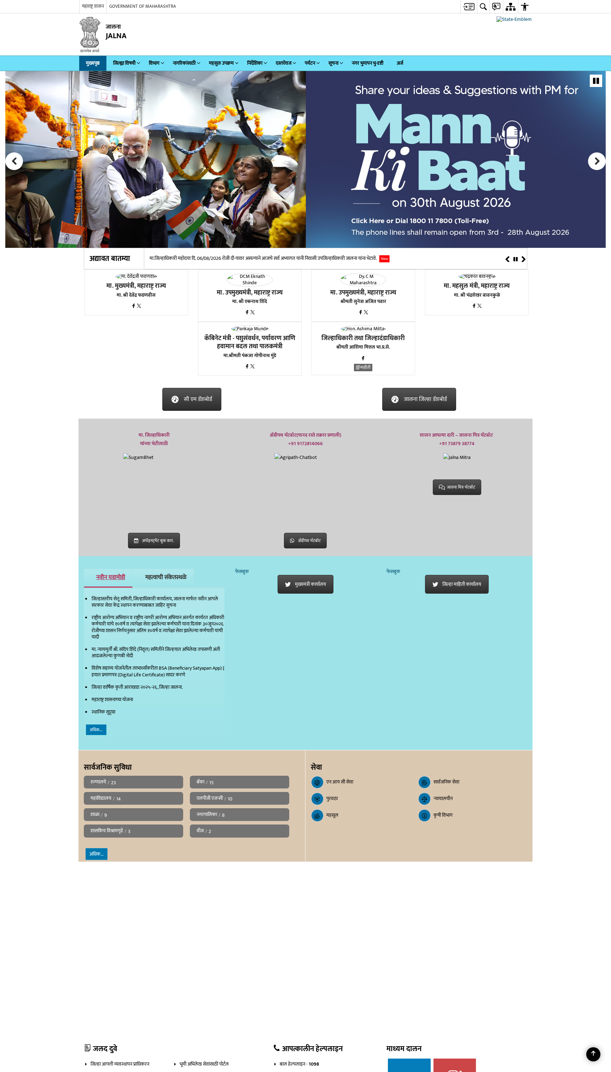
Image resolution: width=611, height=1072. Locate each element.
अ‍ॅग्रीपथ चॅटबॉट (309, 540)
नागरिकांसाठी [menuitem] (184, 63)
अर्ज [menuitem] (400, 63)
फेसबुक (242, 572)
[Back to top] (593, 1054)
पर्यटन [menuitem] (310, 63)
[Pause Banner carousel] (596, 81)
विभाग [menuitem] (154, 63)
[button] (14, 161)
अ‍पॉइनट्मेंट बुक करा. (158, 540)
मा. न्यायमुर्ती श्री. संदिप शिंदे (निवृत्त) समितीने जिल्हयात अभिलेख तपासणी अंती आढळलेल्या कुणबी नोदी (156, 653)
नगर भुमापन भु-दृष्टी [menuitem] (367, 63)
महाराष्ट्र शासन (93, 6)
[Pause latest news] (515, 259)
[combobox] (523, 6)
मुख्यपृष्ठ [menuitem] (93, 63)
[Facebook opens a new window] (134, 307)
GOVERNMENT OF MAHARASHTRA (142, 6)
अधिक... (96, 730)
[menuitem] (452, 6)
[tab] (108, 578)
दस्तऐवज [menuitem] (283, 63)
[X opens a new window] (139, 307)
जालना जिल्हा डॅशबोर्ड (425, 399)
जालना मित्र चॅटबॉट (461, 487)
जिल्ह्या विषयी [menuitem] (124, 63)
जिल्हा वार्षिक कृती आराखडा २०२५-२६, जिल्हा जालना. (137, 687)
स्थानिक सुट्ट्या (103, 712)
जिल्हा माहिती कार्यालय (461, 585)
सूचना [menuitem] (333, 63)
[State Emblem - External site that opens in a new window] (514, 20)
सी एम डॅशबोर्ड (198, 399)
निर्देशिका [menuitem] (254, 63)
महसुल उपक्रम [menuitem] (221, 63)
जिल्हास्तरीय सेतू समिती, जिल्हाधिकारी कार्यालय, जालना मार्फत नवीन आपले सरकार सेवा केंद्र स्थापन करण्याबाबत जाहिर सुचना (155, 602)
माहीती (365, 368)
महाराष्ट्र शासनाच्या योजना (112, 700)
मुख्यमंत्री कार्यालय (310, 585)
